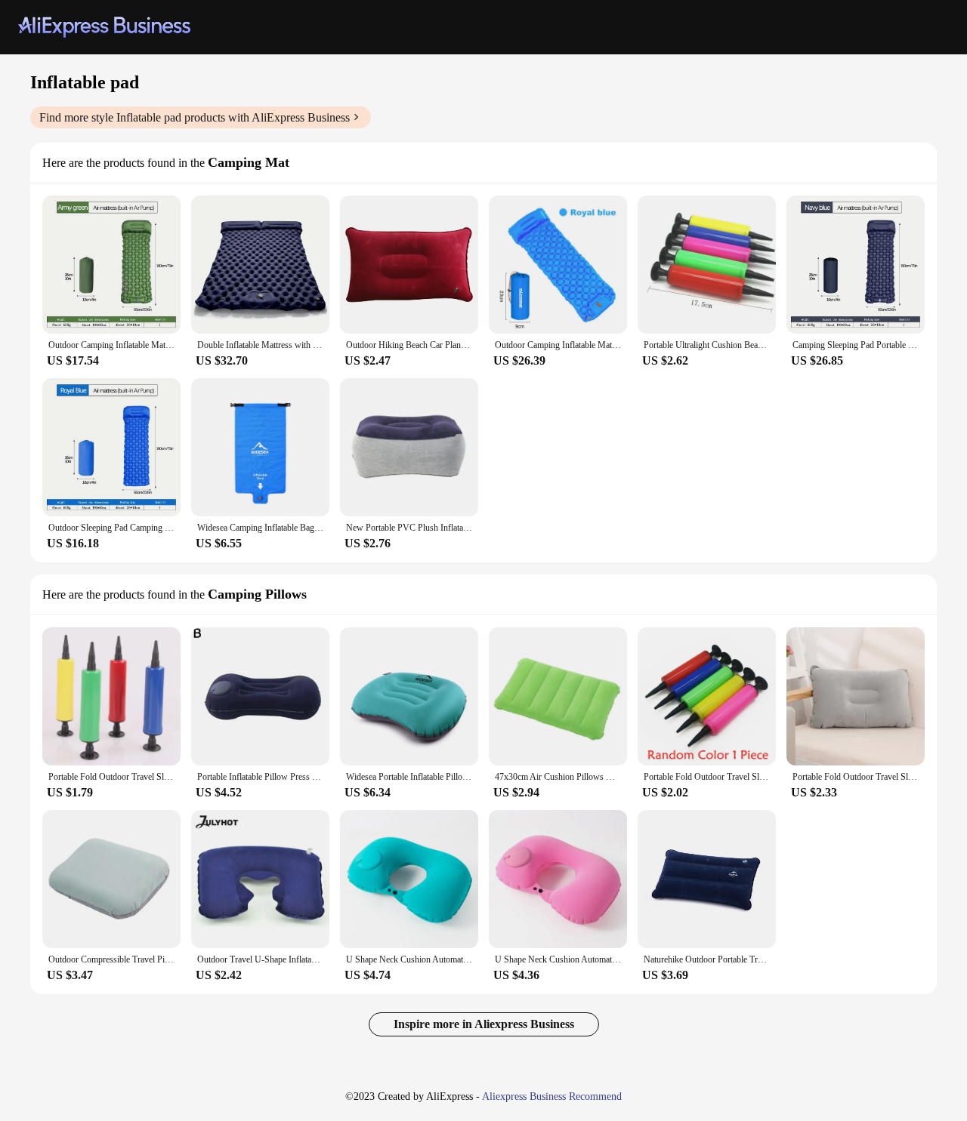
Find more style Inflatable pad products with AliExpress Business (194, 117)
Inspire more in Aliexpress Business (484, 1024)
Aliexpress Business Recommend (552, 1096)
